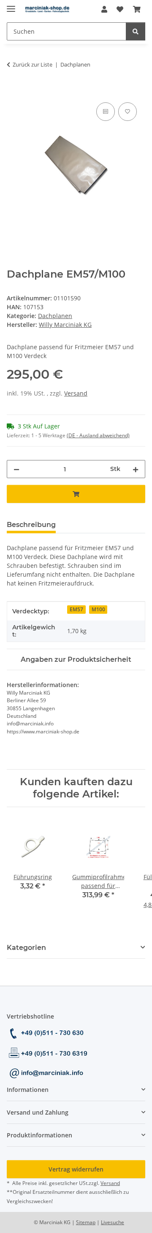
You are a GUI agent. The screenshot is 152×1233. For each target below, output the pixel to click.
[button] (104, 9)
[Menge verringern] (16, 469)
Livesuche (112, 1222)
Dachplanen (55, 316)
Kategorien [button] (26, 948)
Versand (75, 393)
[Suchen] (135, 31)
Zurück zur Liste (32, 64)
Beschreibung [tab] (31, 525)
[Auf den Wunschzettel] (127, 111)
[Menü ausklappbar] (11, 5)
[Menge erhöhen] (135, 469)
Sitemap (85, 1222)
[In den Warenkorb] (13, 91)
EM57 (76, 609)
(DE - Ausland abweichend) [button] (98, 435)
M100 (98, 609)
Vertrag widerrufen (76, 1169)
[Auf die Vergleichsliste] (105, 111)
